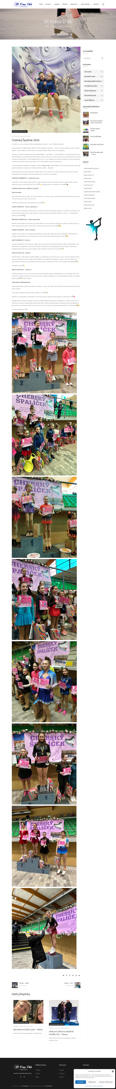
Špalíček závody (87, 208)
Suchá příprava (89, 100)
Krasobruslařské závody (20, 131)
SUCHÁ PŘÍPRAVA (95, 136)
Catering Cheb (45, 165)
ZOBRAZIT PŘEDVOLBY (106, 1082)
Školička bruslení (90, 95)
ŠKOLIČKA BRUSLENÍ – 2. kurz (96, 153)
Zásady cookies (88, 1085)
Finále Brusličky (87, 172)
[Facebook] (66, 975)
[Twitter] (63, 975)
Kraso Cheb (26, 136)
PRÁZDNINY (94, 113)
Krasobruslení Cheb (88, 185)
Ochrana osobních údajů (98, 1085)
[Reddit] (79, 975)
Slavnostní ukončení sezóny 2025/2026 (96, 122)
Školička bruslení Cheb (89, 205)
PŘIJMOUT (81, 1082)
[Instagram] (24, 1077)
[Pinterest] (70, 975)
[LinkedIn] (73, 975)
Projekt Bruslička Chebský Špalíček (92, 191)
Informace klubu (89, 76)
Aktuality (48, 4)
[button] (113, 1071)
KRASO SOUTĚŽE (85, 4)
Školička (65, 4)
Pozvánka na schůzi (90, 86)
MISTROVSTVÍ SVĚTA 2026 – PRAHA (28, 1029)
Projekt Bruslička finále (89, 195)
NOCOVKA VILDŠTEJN (96, 144)
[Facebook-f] (21, 1077)
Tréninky (56, 4)
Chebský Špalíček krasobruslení (91, 168)
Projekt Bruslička (90, 91)
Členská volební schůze (95, 130)
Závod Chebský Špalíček (89, 198)
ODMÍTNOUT (92, 1082)
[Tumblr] (76, 975)
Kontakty (96, 4)
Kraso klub (73, 4)
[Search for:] (93, 58)
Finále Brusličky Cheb (89, 175)
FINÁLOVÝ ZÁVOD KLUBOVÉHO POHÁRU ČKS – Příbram (61, 1033)
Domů (40, 4)
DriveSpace (25, 1086)
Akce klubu (87, 72)
